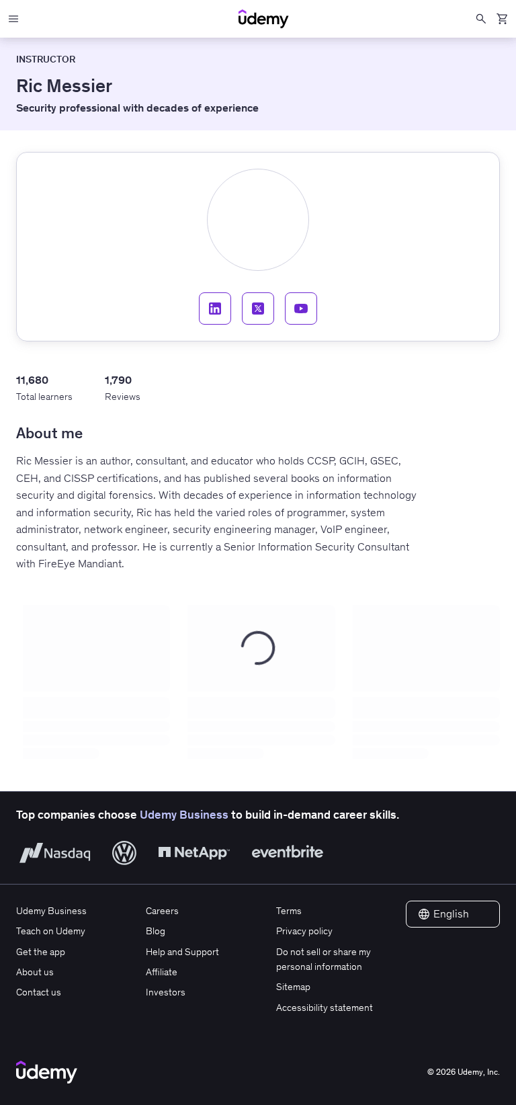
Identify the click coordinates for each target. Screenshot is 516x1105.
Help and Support (182, 952)
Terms (289, 911)
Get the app (40, 952)
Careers (162, 911)
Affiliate (161, 972)
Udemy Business (184, 814)
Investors (165, 992)
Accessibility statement (324, 1007)
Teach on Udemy (50, 931)
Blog (155, 931)
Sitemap (293, 987)
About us (35, 972)
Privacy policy (304, 931)
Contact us (38, 992)
